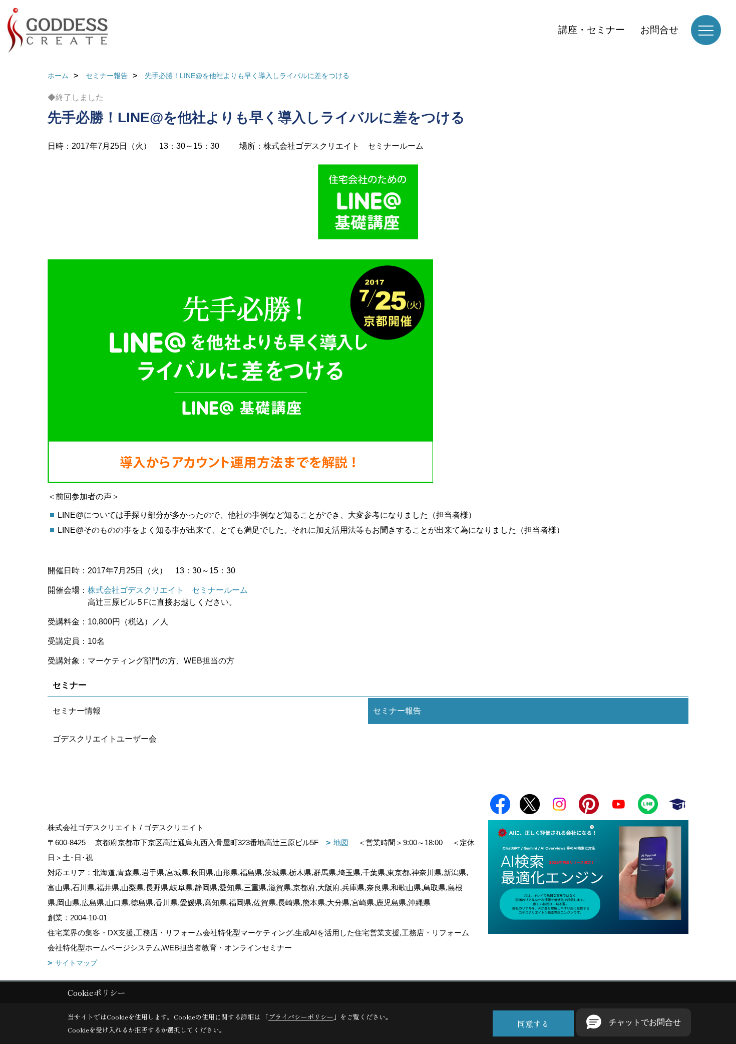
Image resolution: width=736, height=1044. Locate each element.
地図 (340, 842)
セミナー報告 (397, 711)
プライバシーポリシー (300, 1016)
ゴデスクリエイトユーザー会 (105, 739)
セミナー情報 (77, 711)
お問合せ (659, 30)
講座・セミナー (591, 30)
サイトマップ (76, 963)
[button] (633, 1022)
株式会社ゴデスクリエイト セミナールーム (168, 590)
